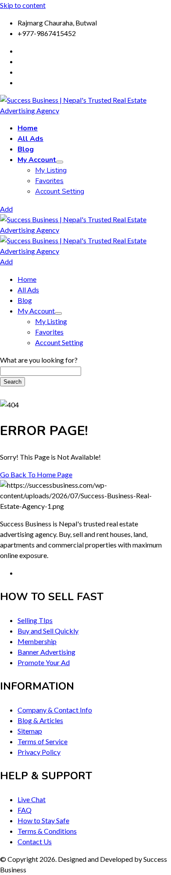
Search (12, 381)
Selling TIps (35, 620)
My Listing (51, 170)
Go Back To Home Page (36, 474)
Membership (37, 641)
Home (28, 128)
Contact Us (35, 841)
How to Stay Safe (43, 820)
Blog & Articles (40, 720)
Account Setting (59, 191)
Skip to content (23, 5)
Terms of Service (43, 741)
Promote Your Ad (44, 662)
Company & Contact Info (55, 710)
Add (6, 209)
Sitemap (30, 731)
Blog (26, 149)
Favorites (49, 181)
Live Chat (32, 799)
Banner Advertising (46, 652)
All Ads (30, 139)
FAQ (25, 810)
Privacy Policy (39, 752)
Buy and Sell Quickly (48, 631)
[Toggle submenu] (59, 162)
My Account (37, 160)
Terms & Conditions (47, 831)
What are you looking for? (39, 360)
